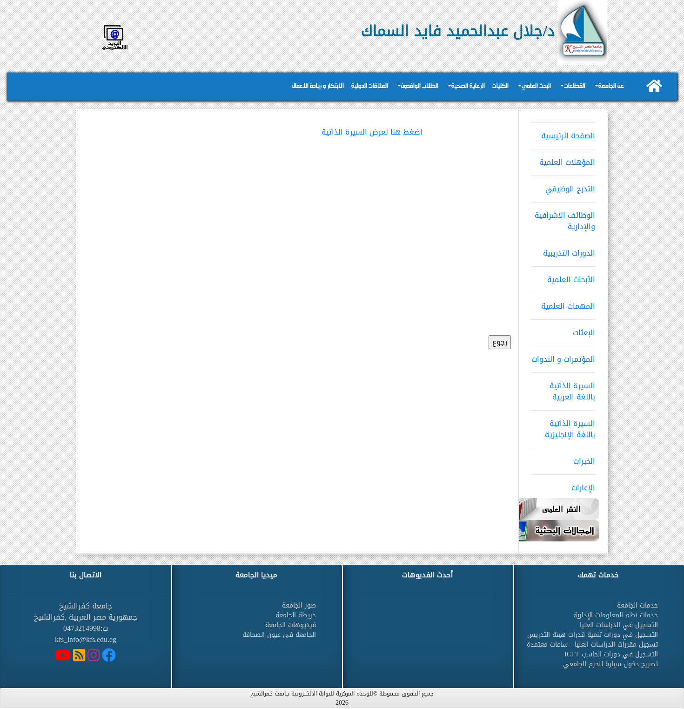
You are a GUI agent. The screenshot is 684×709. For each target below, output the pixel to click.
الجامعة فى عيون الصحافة (279, 634)
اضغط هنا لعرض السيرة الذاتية (372, 132)
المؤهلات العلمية (567, 162)
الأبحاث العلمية (571, 279)
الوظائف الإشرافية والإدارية (565, 221)
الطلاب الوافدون (419, 86)
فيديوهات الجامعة (290, 625)
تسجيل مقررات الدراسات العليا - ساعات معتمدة (592, 644)
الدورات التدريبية (569, 253)
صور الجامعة (299, 605)
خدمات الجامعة (637, 605)
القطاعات (574, 86)
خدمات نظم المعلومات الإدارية (615, 615)
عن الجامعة (611, 86)
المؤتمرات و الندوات (563, 359)
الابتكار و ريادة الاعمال (318, 86)
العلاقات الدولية (369, 86)
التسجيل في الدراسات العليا (619, 625)
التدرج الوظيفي (570, 189)
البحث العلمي (536, 86)
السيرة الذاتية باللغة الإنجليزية (570, 429)
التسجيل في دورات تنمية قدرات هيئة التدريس (592, 634)
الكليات (500, 86)
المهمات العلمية (568, 306)
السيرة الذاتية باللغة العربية (572, 391)
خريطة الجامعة (295, 615)
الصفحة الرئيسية (568, 135)
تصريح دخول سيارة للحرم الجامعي (610, 664)
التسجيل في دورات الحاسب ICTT (611, 654)
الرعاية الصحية (468, 86)
